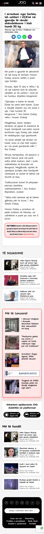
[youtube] (6, 503)
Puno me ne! (16, 519)
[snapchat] (37, 503)
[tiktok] (32, 503)
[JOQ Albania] (22, 3)
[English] (37, 3)
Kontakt (32, 524)
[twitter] (11, 503)
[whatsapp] (27, 503)
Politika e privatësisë (15, 521)
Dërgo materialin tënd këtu (21, 511)
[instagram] (22, 503)
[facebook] (16, 503)
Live (6, 3)
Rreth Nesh (33, 521)
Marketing (29, 519)
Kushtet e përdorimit (17, 524)
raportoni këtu (28, 234)
